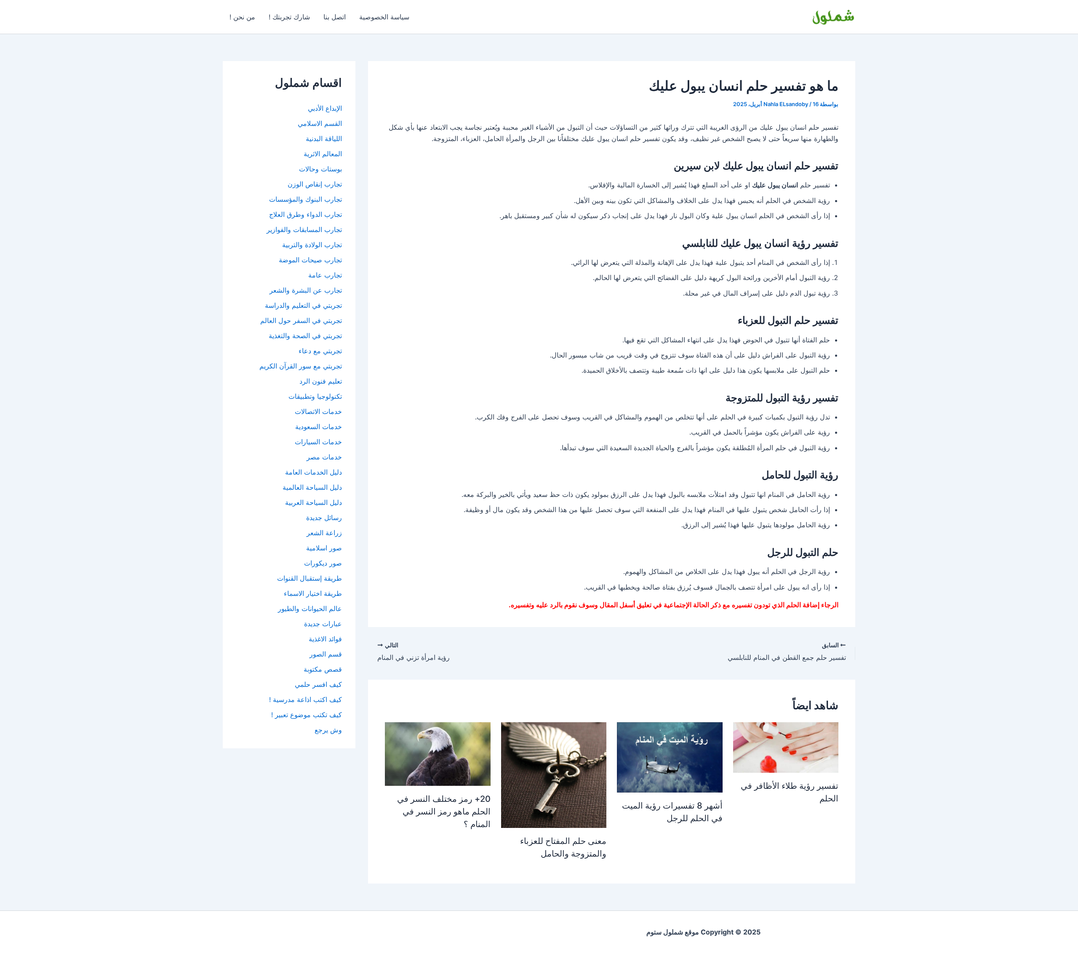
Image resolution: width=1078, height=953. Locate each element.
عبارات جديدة (323, 623)
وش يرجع (328, 730)
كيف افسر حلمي (318, 684)
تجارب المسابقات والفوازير (304, 229)
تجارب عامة (325, 275)
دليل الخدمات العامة (313, 472)
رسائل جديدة (324, 517)
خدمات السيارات (318, 442)
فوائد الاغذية (325, 639)
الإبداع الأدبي (325, 108)
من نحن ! (242, 17)
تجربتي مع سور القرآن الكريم (300, 366)
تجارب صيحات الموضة (310, 260)
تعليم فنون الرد (320, 381)
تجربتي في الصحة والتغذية (305, 335)
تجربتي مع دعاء (320, 351)
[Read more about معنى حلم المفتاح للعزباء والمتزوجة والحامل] (553, 774)
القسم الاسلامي (320, 123)
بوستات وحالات (320, 169)
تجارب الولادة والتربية (312, 244)
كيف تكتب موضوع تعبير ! (306, 714)
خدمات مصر (324, 457)
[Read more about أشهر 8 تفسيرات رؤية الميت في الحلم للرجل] (669, 757)
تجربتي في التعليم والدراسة (303, 305)
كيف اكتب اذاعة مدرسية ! (305, 699)
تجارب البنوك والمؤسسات (305, 199)
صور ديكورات (323, 563)
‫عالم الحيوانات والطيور (310, 608)
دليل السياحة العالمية (312, 487)
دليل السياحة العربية (313, 502)
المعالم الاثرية (323, 153)
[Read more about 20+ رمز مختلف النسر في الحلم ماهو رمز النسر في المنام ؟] (437, 753)
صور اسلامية (324, 548)
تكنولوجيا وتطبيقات (315, 396)
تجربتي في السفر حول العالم (301, 320)
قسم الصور (326, 654)
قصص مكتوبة (323, 669)
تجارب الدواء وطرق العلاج (305, 214)
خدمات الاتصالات (318, 411)
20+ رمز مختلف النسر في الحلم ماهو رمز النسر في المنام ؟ (444, 811)
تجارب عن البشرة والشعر (306, 290)
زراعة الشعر (324, 533)
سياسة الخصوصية (384, 17)
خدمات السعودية (318, 426)
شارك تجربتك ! (289, 17)
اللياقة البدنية (324, 138)
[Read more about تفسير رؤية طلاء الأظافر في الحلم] (785, 746)
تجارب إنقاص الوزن (315, 184)
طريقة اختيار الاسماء (313, 593)
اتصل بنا (334, 17)
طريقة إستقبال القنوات (309, 578)
